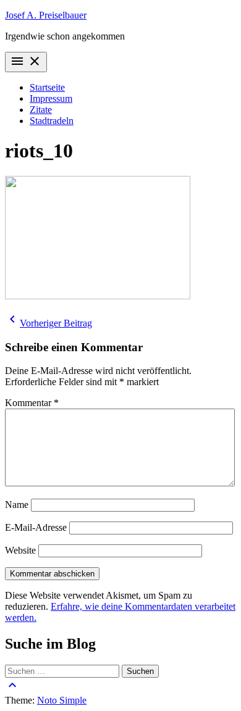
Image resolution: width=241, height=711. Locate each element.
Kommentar (32, 402)
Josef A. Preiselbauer (46, 15)
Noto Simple (62, 700)
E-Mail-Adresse (36, 527)
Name (16, 504)
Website (20, 550)
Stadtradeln (52, 120)
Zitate (41, 109)
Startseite (47, 87)
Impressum (51, 98)
